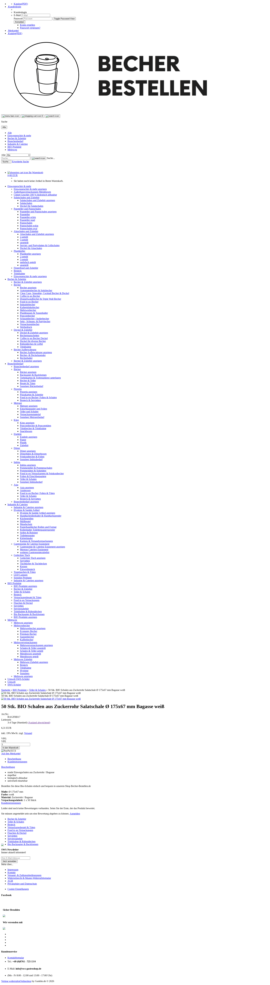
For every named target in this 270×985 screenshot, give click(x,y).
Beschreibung (14, 759)
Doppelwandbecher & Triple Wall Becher (40, 299)
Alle (10, 132)
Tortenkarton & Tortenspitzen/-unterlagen (40, 377)
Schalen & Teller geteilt (31, 651)
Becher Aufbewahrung (25, 349)
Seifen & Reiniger (29, 532)
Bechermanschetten (29, 335)
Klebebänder (26, 538)
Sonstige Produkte (23, 577)
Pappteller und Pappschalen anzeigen (38, 211)
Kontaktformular (16, 957)
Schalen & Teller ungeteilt (33, 648)
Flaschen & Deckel (23, 603)
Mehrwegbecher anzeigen (32, 628)
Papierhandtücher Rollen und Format (38, 527)
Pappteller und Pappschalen (27, 208)
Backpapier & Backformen (33, 375)
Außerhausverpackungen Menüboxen (32, 192)
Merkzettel (13, 30)
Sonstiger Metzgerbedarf (32, 417)
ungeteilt (24, 242)
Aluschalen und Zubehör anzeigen (37, 234)
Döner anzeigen (28, 451)
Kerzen (23, 566)
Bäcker (17, 369)
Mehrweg (12, 149)
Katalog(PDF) (21, 4)
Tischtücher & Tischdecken (33, 563)
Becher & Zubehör (17, 138)
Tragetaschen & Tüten (25, 572)
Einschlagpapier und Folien (33, 408)
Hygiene (24, 670)
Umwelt (12, 679)
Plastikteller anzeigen (30, 254)
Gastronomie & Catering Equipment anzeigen (42, 546)
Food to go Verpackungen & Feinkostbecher (42, 473)
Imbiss (17, 462)
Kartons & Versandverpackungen (36, 541)
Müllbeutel (25, 521)
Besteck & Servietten (30, 400)
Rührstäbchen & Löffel (31, 344)
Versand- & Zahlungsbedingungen (24, 875)
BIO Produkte (14, 146)
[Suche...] (38, 158)
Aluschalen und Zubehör (26, 231)
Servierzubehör (21, 608)
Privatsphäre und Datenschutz (22, 883)
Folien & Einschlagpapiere (33, 476)
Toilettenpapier (27, 535)
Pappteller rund (27, 220)
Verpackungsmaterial (30, 414)
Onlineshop (25, 981)
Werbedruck (26, 327)
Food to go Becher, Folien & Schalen (38, 397)
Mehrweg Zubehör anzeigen (34, 662)
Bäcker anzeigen (28, 372)
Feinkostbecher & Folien (32, 456)
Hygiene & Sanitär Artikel (27, 510)
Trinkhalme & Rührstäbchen (28, 611)
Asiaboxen (25, 490)
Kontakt (11, 872)
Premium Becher (28, 634)
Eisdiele (18, 434)
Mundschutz (26, 524)
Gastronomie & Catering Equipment (31, 544)
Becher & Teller (28, 380)
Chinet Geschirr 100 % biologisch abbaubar (35, 194)
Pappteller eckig (28, 217)
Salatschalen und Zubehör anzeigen (37, 200)
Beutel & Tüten (27, 383)
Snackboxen (26, 431)
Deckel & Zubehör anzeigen (34, 332)
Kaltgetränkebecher (29, 307)
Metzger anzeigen (29, 406)
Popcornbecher (27, 315)
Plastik (23, 442)
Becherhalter (26, 358)
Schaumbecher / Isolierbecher (34, 318)
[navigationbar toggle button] (10, 116)
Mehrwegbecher (28, 310)
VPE (3, 741)
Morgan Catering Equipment (34, 549)
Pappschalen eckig (29, 225)
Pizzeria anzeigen (28, 391)
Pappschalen (26, 223)
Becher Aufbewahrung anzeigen (36, 352)
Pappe (23, 439)
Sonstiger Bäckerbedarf (31, 386)
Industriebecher (27, 304)
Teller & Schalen (28, 479)
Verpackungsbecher (29, 324)
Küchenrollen (26, 518)
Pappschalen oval (28, 228)
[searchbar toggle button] (52, 116)
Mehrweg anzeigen (23, 622)
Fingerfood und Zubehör (26, 268)
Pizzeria (18, 389)
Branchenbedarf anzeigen (26, 366)
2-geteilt (24, 237)
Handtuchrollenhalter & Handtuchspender (40, 515)
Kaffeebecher (26, 639)
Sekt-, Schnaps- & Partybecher (35, 321)
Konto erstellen (27, 25)
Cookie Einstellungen (18, 889)
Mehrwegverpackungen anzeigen (36, 645)
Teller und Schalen (29, 411)
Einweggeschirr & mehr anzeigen (30, 189)
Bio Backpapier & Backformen (29, 614)
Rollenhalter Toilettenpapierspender (37, 529)
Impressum (13, 869)
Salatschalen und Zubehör (26, 197)
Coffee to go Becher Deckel (34, 338)
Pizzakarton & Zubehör (31, 394)
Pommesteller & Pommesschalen (36, 468)
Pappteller (25, 214)
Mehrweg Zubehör (23, 659)
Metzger (18, 403)
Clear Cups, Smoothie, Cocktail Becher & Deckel (44, 293)
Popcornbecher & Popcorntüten (35, 425)
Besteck (18, 270)
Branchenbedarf (15, 141)
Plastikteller (19, 251)
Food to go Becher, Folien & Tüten (37, 493)
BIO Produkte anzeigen (25, 586)
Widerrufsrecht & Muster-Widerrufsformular (29, 878)
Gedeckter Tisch (22, 555)
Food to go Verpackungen (26, 600)
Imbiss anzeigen (28, 465)
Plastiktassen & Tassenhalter (34, 313)
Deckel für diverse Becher (33, 341)
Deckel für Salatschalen (31, 206)
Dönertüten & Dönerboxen (33, 453)
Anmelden (75, 813)
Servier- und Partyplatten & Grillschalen (40, 245)
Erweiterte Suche (20, 161)
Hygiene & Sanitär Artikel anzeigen (37, 513)
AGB (10, 881)
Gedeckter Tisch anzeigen (32, 558)
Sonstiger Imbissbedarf (31, 459)
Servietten (25, 560)
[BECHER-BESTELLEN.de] (111, 113)
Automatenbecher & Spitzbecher (36, 290)
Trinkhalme (19, 273)
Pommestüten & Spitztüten (33, 470)
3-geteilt (24, 239)
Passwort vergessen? (30, 27)
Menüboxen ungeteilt (30, 653)
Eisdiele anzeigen (28, 437)
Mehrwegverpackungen (25, 642)
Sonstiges (24, 673)
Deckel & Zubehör (23, 330)
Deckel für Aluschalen (31, 248)
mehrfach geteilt (28, 262)
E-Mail (17, 15)
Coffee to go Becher (30, 296)
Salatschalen (26, 203)
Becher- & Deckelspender (33, 355)
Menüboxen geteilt (29, 656)
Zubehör (24, 445)
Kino (16, 420)
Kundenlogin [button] (14, 6)
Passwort (18, 18)
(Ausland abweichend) (39, 722)
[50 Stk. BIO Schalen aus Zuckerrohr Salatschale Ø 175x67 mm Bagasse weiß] (41, 698)
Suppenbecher (27, 636)
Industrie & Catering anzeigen (28, 507)
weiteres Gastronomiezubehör (34, 552)
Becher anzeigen (28, 287)
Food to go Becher (29, 301)
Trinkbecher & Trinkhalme (33, 428)
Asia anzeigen (27, 487)
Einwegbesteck (27, 569)
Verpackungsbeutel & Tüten (27, 597)
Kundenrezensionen (17, 761)
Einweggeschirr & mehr (19, 135)
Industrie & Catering (18, 144)
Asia (16, 484)
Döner (17, 448)
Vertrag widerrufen (10, 981)
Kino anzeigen (27, 422)
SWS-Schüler (23, 679)
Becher (17, 284)
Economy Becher (28, 631)
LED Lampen (21, 575)
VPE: (4, 738)
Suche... (51, 158)
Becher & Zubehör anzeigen (28, 282)
